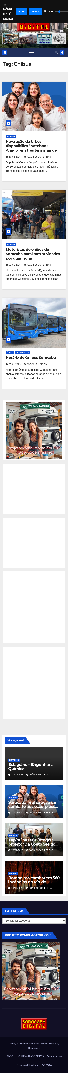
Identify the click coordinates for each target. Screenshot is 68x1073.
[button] (56, 52)
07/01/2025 (15, 364)
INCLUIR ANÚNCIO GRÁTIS (30, 1056)
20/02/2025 (17, 775)
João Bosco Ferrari (39, 157)
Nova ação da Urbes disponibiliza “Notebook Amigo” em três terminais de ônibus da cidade (31, 148)
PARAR (35, 11)
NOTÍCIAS (11, 136)
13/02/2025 (15, 157)
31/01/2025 (15, 265)
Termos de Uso (54, 1056)
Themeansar (34, 1048)
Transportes (22, 352)
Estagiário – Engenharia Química (30, 766)
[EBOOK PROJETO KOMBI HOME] (34, 430)
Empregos (14, 760)
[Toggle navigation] (31, 52)
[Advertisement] (34, 489)
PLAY (21, 11)
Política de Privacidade (27, 1065)
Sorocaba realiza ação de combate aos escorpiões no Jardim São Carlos (32, 806)
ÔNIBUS (10, 352)
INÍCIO (9, 1056)
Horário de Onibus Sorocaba (31, 357)
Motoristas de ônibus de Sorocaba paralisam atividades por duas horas (33, 254)
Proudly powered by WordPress (24, 1043)
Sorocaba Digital (37, 364)
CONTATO (47, 1065)
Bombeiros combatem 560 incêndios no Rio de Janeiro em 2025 (34, 882)
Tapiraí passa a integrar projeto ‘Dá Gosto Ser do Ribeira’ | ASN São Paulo (31, 844)
